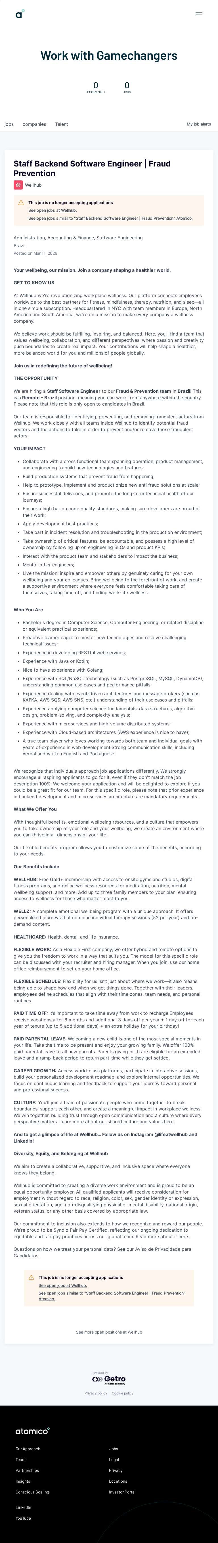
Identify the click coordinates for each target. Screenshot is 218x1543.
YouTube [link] (23, 1518)
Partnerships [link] (27, 1470)
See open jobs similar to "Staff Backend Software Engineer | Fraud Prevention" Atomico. (110, 218)
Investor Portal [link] (122, 1491)
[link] (20, 16)
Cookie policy (123, 1393)
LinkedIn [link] (23, 1507)
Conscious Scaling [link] (32, 1491)
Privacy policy (96, 1393)
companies (34, 124)
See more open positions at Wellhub (109, 1332)
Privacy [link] (116, 1470)
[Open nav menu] (199, 13)
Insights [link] (23, 1481)
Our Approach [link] (28, 1448)
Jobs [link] (113, 1448)
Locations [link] (118, 1481)
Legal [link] (114, 1459)
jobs (9, 124)
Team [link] (21, 1459)
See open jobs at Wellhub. (52, 210)
